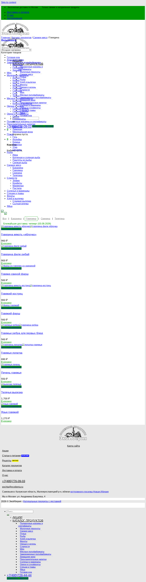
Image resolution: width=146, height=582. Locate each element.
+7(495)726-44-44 (19, 575)
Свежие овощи (21, 111)
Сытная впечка (21, 203)
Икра (15, 155)
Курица (16, 142)
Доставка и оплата (18, 12)
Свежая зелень (21, 109)
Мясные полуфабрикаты (20, 98)
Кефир (16, 80)
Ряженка (17, 88)
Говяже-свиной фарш (15, 273)
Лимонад (17, 129)
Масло (16, 83)
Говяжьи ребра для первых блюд (22, 333)
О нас (10, 15)
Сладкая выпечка (22, 201)
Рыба (10, 152)
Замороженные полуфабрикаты (24, 62)
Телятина (17, 175)
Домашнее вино (15, 60)
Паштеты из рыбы (22, 160)
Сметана (17, 91)
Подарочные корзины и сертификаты (26, 121)
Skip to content (8, 2)
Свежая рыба (20, 162)
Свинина (17, 173)
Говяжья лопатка (11, 352)
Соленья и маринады (18, 191)
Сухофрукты (19, 119)
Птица (10, 134)
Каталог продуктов (21, 37)
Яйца (9, 206)
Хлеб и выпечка (15, 198)
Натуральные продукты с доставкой (42, 501)
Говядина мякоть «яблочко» (18, 234)
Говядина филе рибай (15, 254)
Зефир (16, 180)
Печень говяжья (11, 372)
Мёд (9, 73)
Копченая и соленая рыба (26, 157)
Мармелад (18, 185)
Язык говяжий (10, 412)
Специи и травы (15, 193)
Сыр (15, 93)
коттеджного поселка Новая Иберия (89, 491)
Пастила (17, 188)
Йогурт (16, 78)
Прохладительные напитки (21, 124)
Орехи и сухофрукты (18, 114)
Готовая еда (13, 57)
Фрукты (11, 196)
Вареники (18, 65)
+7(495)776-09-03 (13, 481)
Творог (16, 96)
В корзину (6, 243)
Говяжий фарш (10, 313)
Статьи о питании (11, 455)
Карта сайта (73, 446)
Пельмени (18, 67)
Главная (5, 37)
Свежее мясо (40, 37)
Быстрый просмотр (11, 229)
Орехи (16, 116)
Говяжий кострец (12, 293)
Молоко (17, 85)
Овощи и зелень (15, 106)
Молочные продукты (18, 75)
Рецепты (6, 460)
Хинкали (17, 70)
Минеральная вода (23, 132)
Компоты (17, 126)
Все (5, 218)
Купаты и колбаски (22, 103)
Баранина (18, 168)
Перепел (17, 144)
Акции (5, 451)
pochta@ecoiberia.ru (12, 487)
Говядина (18, 170)
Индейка (17, 139)
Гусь (15, 137)
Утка (15, 147)
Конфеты (17, 183)
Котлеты (17, 101)
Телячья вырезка (12, 392)
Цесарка (17, 150)
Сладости (12, 178)
